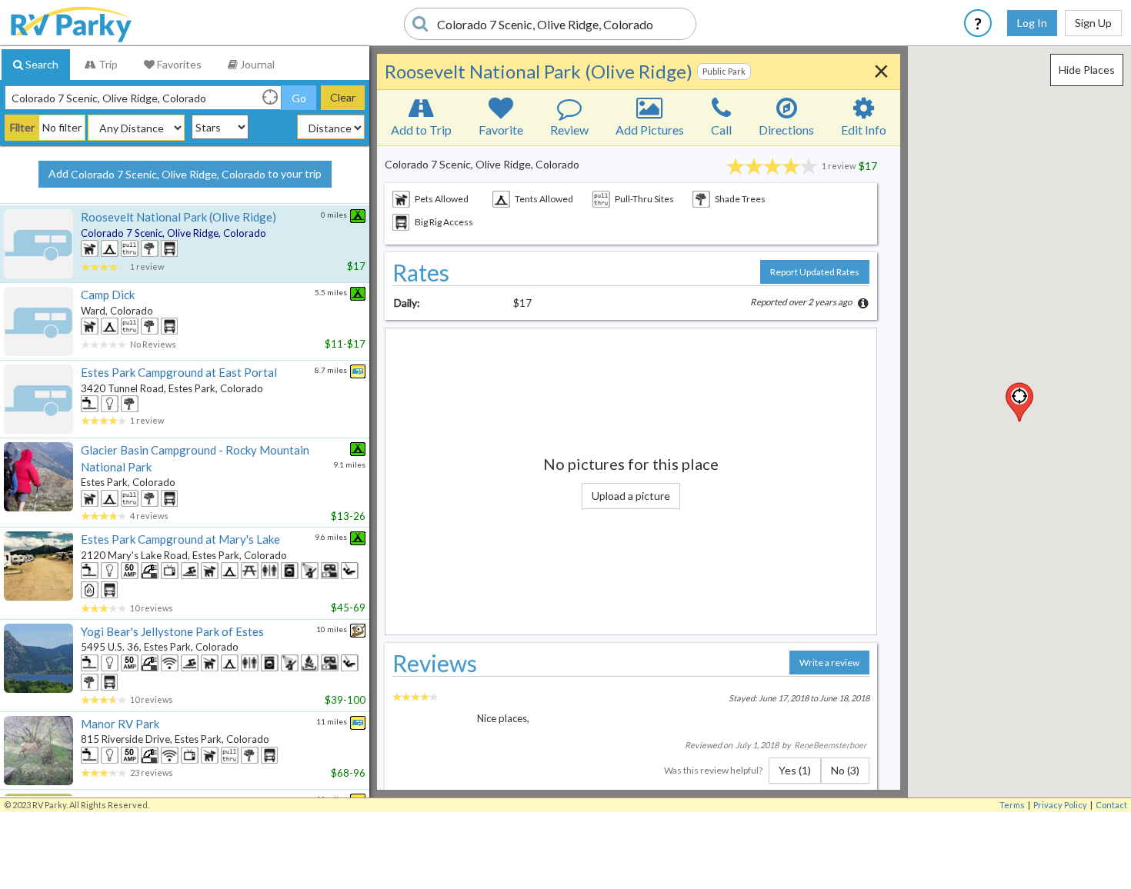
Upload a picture (631, 495)
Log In (1032, 22)
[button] (1019, 402)
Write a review (829, 662)
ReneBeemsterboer (830, 745)
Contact (1111, 805)
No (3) (845, 770)
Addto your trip (185, 174)
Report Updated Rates (814, 272)
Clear (342, 97)
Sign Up (1093, 22)
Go (299, 98)
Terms (1012, 805)
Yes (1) (795, 770)
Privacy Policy (1060, 805)
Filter (22, 127)
